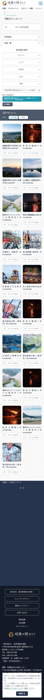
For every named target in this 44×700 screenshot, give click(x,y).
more (4, 143)
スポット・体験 (27, 8)
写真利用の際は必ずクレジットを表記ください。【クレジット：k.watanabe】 (21, 98)
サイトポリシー (22, 626)
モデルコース (13, 8)
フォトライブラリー (22, 599)
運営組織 (22, 619)
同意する (22, 693)
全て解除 (7, 104)
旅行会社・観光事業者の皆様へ (22, 592)
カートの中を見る (22, 27)
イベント (38, 8)
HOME (4, 482)
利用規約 (8, 37)
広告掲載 (22, 623)
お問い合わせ (22, 613)
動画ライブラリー (22, 606)
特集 (4, 8)
